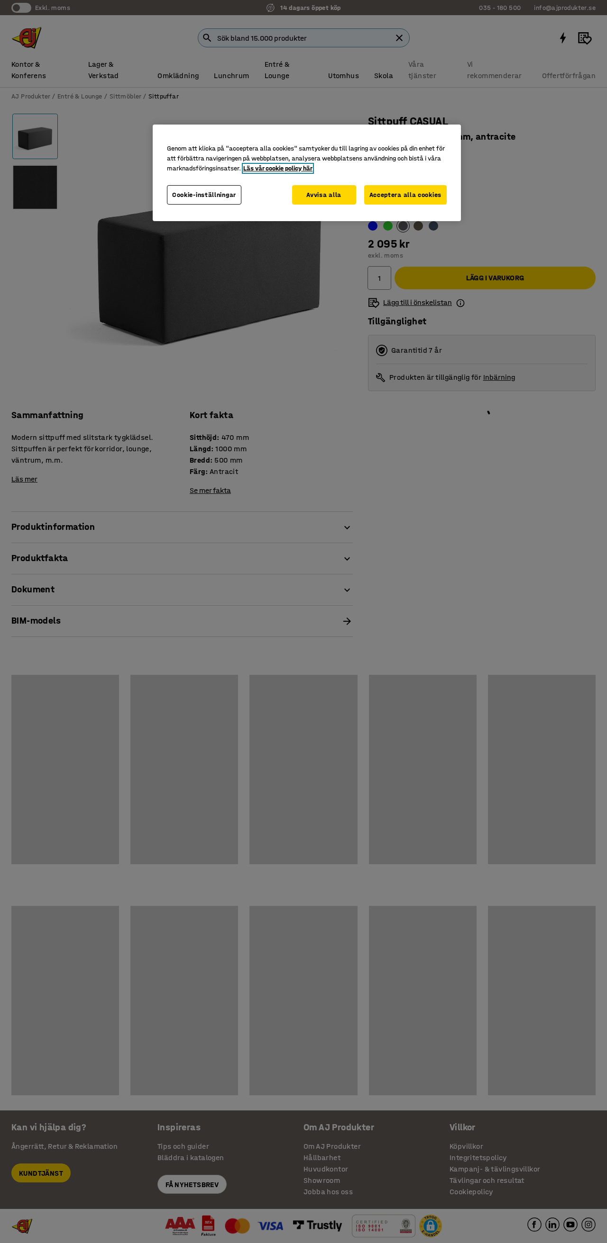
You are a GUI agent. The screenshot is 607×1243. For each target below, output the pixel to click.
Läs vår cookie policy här (278, 168)
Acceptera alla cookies (405, 195)
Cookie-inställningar (204, 195)
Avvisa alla (323, 195)
